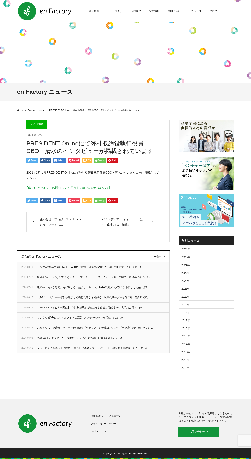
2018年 (185, 312)
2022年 (185, 280)
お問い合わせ (175, 11)
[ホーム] (18, 110)
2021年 (185, 288)
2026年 (185, 249)
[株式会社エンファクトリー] (44, 11)
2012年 (185, 359)
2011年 (185, 367)
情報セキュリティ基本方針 (106, 415)
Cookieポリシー (100, 431)
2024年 (185, 265)
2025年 (185, 257)
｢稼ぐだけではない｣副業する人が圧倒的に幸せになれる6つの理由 (69, 187)
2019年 (185, 304)
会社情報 (94, 11)
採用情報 (154, 11)
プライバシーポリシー (103, 423)
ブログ (213, 11)
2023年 (185, 272)
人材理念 (136, 11)
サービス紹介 (115, 11)
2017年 (185, 320)
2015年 (185, 336)
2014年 (185, 344)
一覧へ (158, 256)
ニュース (196, 11)
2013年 (185, 352)
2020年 (185, 296)
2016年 (185, 328)
